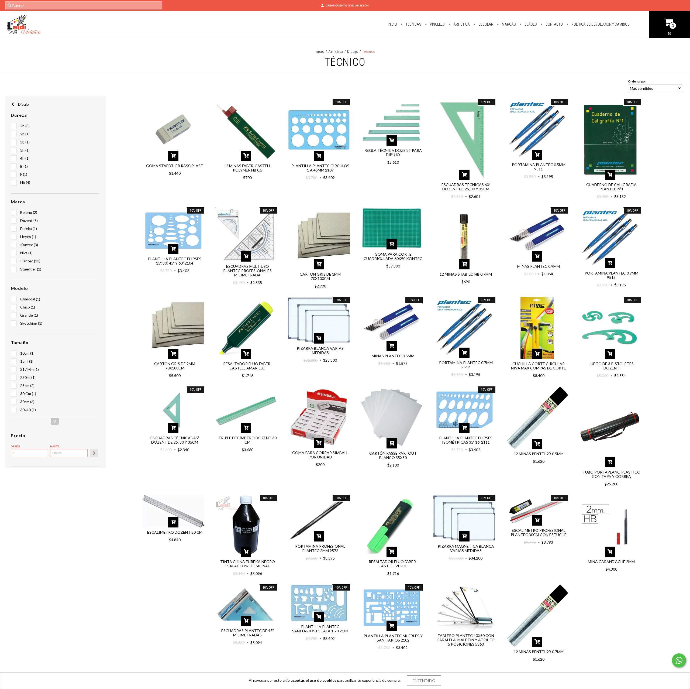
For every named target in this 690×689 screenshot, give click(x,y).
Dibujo (352, 51)
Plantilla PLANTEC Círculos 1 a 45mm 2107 (320, 167)
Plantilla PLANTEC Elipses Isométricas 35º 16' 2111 (465, 440)
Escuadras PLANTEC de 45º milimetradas (247, 632)
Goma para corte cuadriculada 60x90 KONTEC (393, 256)
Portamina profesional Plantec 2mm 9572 (320, 548)
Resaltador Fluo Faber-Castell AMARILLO (247, 365)
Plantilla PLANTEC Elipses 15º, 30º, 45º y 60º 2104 (174, 260)
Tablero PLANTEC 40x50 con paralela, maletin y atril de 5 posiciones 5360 (466, 639)
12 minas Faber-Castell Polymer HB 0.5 (247, 167)
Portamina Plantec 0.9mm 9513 (611, 275)
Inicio (392, 24)
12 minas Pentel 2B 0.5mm (539, 453)
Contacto (554, 24)
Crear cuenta (336, 5)
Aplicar (94, 453)
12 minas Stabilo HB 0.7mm (466, 274)
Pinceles (437, 24)
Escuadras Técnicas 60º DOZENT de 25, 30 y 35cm (465, 186)
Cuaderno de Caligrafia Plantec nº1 (611, 186)
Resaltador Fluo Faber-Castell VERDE (393, 563)
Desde (15, 446)
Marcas (508, 24)
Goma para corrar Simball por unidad (320, 454)
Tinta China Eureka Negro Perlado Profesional (247, 563)
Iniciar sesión (359, 5)
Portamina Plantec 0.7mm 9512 (466, 364)
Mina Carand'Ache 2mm (611, 561)
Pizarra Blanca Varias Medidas (320, 350)
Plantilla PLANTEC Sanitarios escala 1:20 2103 (320, 628)
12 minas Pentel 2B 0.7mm (539, 651)
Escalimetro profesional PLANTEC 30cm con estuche (539, 532)
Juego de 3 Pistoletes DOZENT (611, 365)
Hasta (55, 446)
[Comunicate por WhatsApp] (679, 660)
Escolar (485, 24)
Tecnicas (413, 24)
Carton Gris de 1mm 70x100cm (320, 276)
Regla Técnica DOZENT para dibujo (393, 152)
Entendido (424, 680)
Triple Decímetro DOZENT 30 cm (247, 440)
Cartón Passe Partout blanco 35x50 (393, 455)
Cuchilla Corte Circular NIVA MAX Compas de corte (538, 365)
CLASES (530, 24)
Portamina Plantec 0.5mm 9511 (538, 166)
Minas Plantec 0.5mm (393, 356)
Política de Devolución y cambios (600, 24)
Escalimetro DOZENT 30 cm (174, 532)
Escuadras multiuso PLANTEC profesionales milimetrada (247, 270)
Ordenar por (637, 81)
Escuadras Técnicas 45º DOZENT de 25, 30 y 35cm (174, 440)
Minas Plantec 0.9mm (538, 266)
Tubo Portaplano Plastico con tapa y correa (611, 474)
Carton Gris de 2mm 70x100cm (174, 365)
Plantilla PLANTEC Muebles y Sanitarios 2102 (393, 637)
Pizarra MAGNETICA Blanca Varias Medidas (466, 548)
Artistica (461, 24)
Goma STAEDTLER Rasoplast (174, 165)
